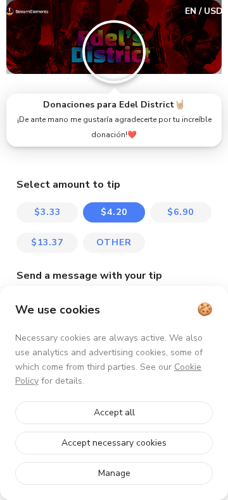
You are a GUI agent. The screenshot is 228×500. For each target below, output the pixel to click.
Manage (114, 473)
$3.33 (47, 212)
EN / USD (204, 11)
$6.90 (180, 212)
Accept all (114, 412)
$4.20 (114, 212)
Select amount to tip (68, 185)
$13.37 (47, 242)
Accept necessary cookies (114, 443)
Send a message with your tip (89, 276)
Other (114, 242)
